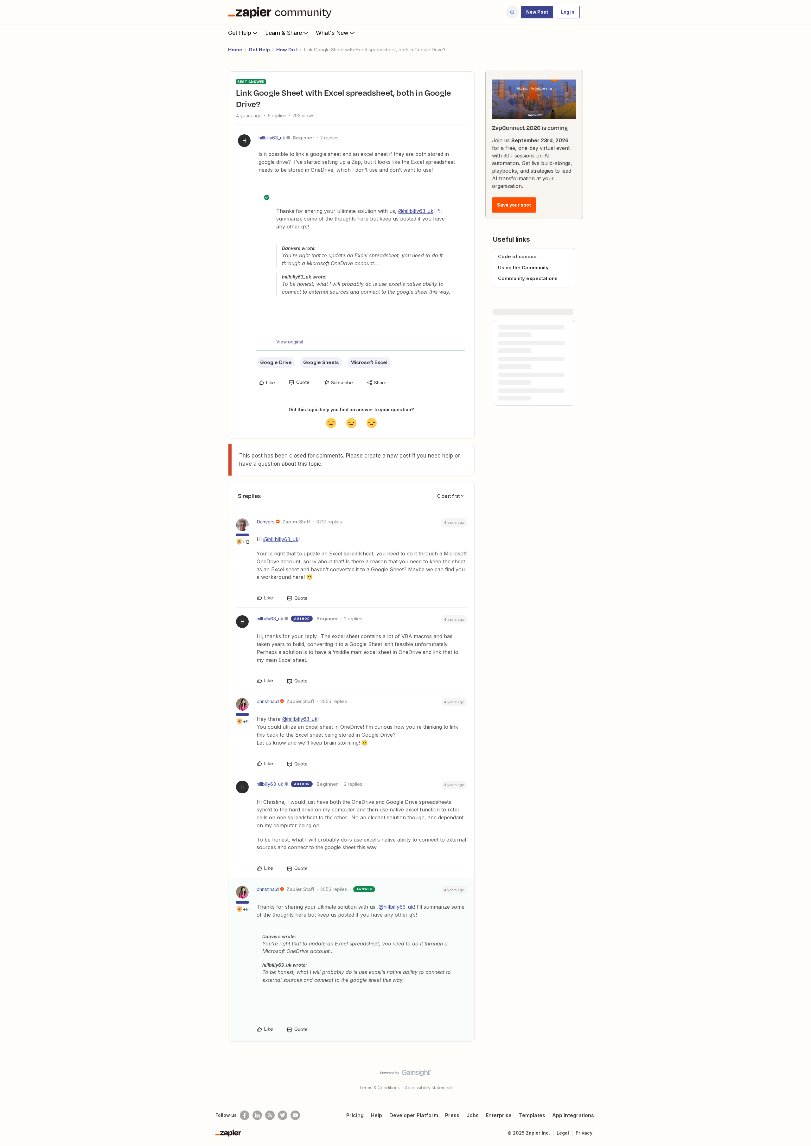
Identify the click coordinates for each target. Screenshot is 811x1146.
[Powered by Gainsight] (405, 1074)
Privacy (584, 1133)
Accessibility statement (428, 1087)
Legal (563, 1133)
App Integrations (573, 1115)
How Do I (286, 50)
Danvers (266, 522)
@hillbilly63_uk (415, 211)
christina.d (268, 701)
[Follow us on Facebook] (244, 1115)
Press (452, 1115)
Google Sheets (321, 362)
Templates (532, 1115)
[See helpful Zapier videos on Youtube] (295, 1115)
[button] (537, 12)
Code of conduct (518, 256)
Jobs (473, 1115)
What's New (332, 32)
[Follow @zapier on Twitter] (282, 1115)
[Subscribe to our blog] (270, 1115)
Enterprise (499, 1115)
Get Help (239, 32)
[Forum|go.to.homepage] (281, 12)
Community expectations (528, 278)
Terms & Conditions (379, 1087)
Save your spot (514, 205)
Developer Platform (413, 1115)
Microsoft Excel (368, 362)
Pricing (355, 1115)
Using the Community (523, 268)
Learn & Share (283, 32)
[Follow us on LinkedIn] (257, 1115)
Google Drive (276, 362)
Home (235, 50)
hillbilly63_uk (272, 138)
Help (376, 1115)
